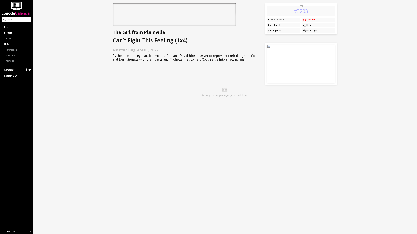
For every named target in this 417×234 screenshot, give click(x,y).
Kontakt (10, 61)
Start (6, 27)
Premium (10, 55)
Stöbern (8, 33)
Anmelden (9, 70)
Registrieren (10, 76)
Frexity (207, 95)
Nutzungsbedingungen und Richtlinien (230, 95)
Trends (9, 38)
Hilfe (6, 44)
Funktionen (11, 50)
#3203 (301, 11)
